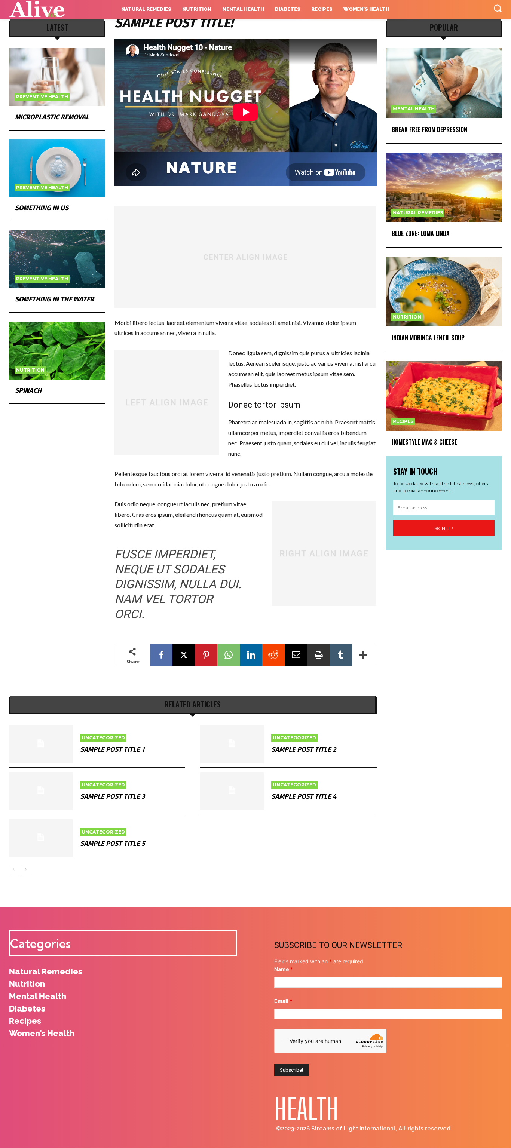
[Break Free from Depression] (444, 83)
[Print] (318, 655)
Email (283, 1001)
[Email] (296, 655)
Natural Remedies (418, 212)
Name (283, 969)
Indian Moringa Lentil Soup (428, 337)
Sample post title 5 (112, 843)
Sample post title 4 (303, 796)
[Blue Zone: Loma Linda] (444, 187)
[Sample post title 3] (41, 791)
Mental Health (414, 108)
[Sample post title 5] (41, 838)
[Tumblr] (341, 655)
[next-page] (25, 869)
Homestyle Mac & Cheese (424, 442)
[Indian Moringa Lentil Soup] (444, 291)
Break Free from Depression (429, 129)
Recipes (403, 421)
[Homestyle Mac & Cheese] (444, 396)
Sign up (443, 528)
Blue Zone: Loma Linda (421, 233)
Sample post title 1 (112, 749)
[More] (363, 655)
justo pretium (274, 473)
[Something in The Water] (57, 259)
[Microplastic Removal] (57, 77)
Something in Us (41, 208)
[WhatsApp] (228, 655)
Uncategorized (103, 737)
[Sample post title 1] (41, 744)
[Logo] (52, 9)
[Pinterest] (206, 655)
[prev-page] (13, 869)
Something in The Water (54, 299)
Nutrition (30, 370)
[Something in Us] (57, 168)
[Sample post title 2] (232, 744)
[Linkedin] (251, 655)
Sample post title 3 (112, 796)
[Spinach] (57, 351)
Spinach (28, 390)
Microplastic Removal (52, 117)
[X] (183, 655)
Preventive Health (42, 96)
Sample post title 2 (303, 749)
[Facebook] (161, 655)
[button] (497, 8)
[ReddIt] (273, 655)
